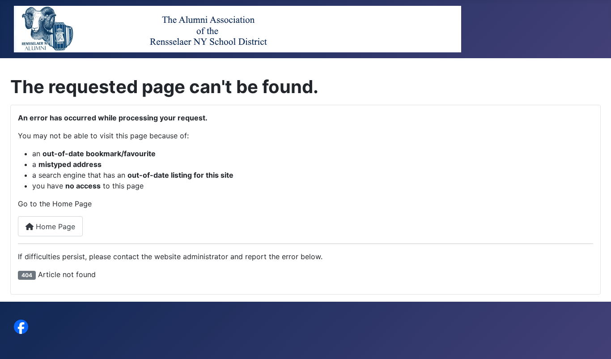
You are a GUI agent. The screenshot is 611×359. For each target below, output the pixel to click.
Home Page (54, 226)
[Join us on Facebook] (21, 326)
